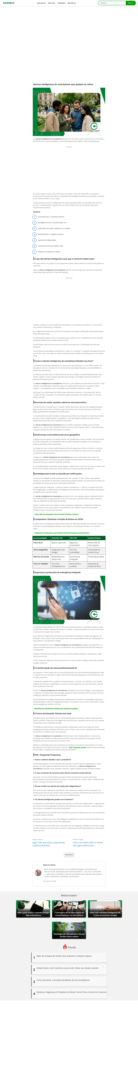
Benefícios (72, 3)
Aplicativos (41, 3)
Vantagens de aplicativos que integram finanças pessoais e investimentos (61, 533)
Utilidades (61, 3)
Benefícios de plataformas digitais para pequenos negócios (56, 708)
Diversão (51, 3)
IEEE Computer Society (77, 747)
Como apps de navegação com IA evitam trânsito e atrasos (56, 514)
